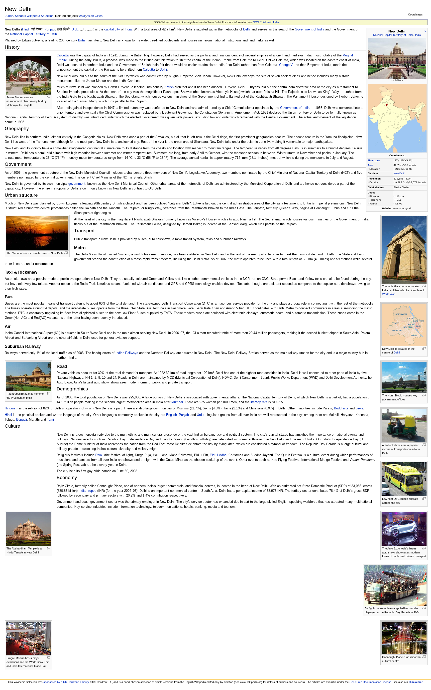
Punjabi (49, 29)
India (418, 34)
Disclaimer (416, 682)
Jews (359, 408)
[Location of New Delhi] (387, 104)
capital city (112, 29)
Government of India (309, 29)
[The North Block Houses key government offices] (404, 377)
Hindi (25, 29)
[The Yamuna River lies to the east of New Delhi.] (37, 233)
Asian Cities (94, 15)
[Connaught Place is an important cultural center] (404, 638)
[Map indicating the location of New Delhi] (397, 118)
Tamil (51, 419)
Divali (99, 455)
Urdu (75, 29)
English (171, 415)
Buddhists (341, 408)
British (82, 40)
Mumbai (177, 402)
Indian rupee (87, 491)
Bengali (21, 419)
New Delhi (399, 173)
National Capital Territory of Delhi (393, 34)
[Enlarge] (48, 97)
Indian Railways (126, 353)
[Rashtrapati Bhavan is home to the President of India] (28, 376)
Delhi (246, 29)
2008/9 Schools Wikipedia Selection (29, 15)
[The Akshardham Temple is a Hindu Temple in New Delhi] (28, 528)
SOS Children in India (266, 22)
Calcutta (63, 55)
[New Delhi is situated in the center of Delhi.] (404, 324)
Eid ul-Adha (218, 455)
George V (286, 65)
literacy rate (258, 402)
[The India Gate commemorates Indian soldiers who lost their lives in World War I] (404, 249)
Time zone (374, 160)
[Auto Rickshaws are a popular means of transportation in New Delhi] (404, 425)
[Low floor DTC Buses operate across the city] (404, 479)
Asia (82, 15)
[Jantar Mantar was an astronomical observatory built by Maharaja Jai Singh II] (28, 75)
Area (370, 165)
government (76, 183)
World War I (389, 294)
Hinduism (11, 408)
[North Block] (397, 58)
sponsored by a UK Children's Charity (66, 682)
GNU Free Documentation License (370, 682)
